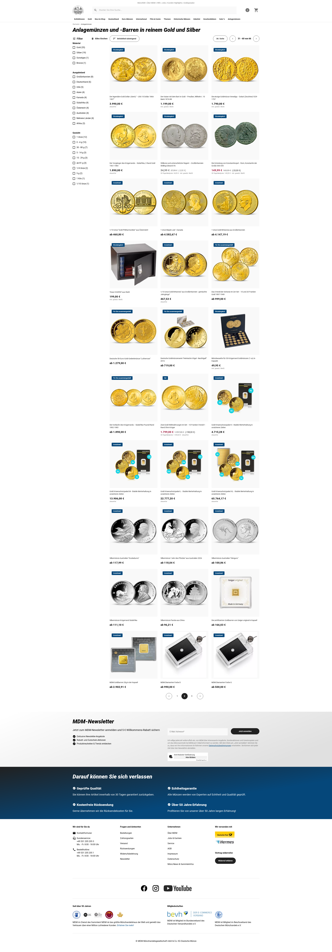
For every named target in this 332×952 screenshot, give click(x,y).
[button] (95, 10)
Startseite (76, 24)
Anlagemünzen (234, 19)
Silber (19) (81, 52)
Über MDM (151, 3)
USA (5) (80, 87)
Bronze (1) (81, 63)
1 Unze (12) (82, 137)
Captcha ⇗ (201, 760)
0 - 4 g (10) (81, 142)
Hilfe (158, 3)
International (141, 19)
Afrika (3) (81, 123)
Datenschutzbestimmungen (220, 746)
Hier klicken (190, 757)
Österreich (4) (83, 108)
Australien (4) (83, 113)
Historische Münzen (182, 19)
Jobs (164, 3)
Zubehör (196, 19)
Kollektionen (79, 19)
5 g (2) (79, 173)
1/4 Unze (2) (82, 168)
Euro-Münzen (127, 19)
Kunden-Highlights (174, 3)
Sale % (222, 19)
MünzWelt (141, 3)
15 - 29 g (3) (82, 158)
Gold (90, 19)
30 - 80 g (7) (82, 147)
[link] (78, 10)
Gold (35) (81, 47)
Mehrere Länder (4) (85, 118)
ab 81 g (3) (82, 163)
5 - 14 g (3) (81, 152)
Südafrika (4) (83, 102)
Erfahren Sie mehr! (125, 925)
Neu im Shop (100, 19)
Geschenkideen (209, 19)
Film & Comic (155, 19)
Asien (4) (81, 92)
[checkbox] (73, 47)
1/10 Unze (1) (83, 183)
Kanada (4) (82, 97)
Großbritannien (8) (85, 76)
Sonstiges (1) (83, 58)
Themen (167, 19)
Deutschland (113, 19)
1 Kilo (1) (81, 178)
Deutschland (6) (84, 82)
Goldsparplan (189, 3)
